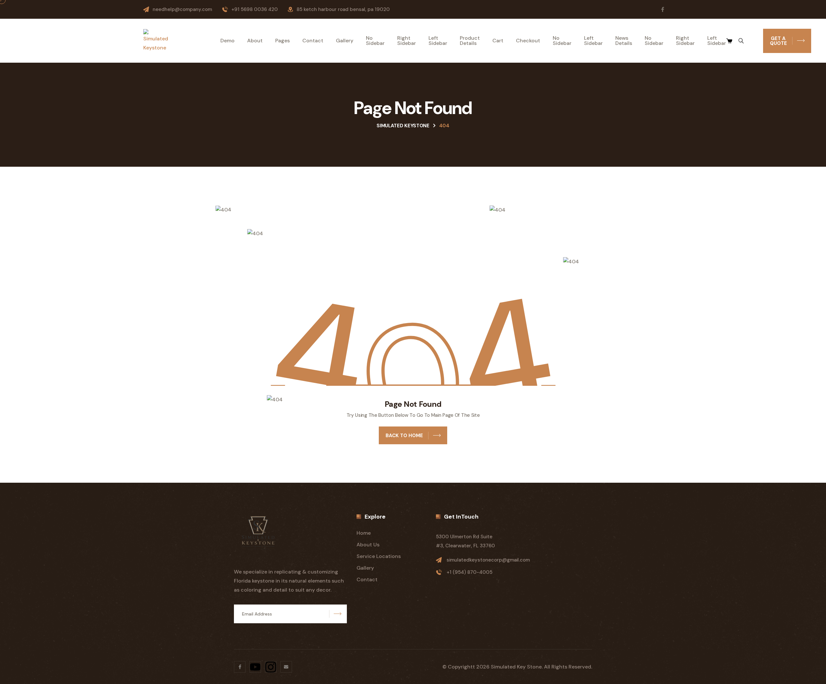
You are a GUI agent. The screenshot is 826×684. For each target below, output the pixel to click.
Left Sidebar (437, 41)
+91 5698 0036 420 (254, 9)
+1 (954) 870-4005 (469, 572)
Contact (312, 40)
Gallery (344, 40)
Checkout (528, 40)
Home (364, 533)
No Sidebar (375, 41)
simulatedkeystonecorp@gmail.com (488, 560)
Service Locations (379, 556)
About (255, 40)
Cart (497, 40)
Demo (227, 40)
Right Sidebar (406, 41)
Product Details (470, 41)
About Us (368, 544)
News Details (623, 41)
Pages (282, 40)
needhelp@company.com (182, 9)
